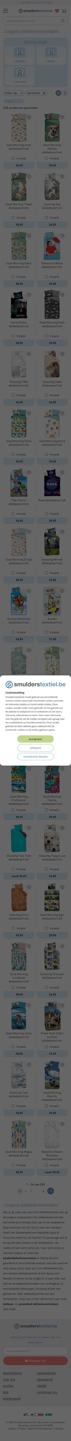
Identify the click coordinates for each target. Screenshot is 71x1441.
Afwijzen (35, 747)
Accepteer (35, 739)
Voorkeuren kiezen (35, 756)
